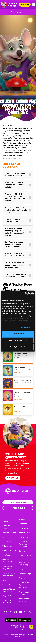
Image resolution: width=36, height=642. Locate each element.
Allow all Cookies (18, 333)
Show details (25, 327)
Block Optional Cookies (18, 347)
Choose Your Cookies (16, 340)
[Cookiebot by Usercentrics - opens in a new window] (25, 293)
